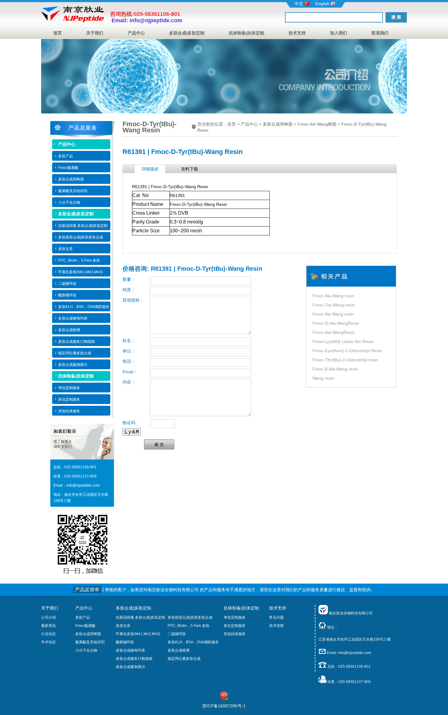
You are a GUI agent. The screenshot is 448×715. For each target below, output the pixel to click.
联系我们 (380, 32)
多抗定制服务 (235, 626)
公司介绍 (48, 617)
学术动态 (48, 642)
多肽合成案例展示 (130, 667)
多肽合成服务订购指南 (134, 658)
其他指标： (133, 300)
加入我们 (338, 32)
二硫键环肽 (177, 634)
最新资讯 (48, 626)
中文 (299, 3)
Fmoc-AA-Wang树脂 (316, 124)
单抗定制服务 (235, 617)
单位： (129, 351)
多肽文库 (123, 626)
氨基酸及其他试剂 (90, 642)
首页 (57, 32)
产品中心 (136, 32)
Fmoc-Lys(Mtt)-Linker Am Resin (342, 341)
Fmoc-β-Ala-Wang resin (335, 368)
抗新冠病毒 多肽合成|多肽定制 (140, 617)
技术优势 (276, 626)
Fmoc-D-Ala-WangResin (335, 323)
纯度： (129, 289)
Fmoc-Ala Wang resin (333, 314)
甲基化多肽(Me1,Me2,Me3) (138, 634)
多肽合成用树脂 (278, 124)
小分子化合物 (86, 650)
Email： (130, 371)
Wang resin (323, 378)
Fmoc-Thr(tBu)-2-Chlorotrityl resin (345, 359)
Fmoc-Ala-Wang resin (333, 295)
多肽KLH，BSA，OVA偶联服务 (193, 642)
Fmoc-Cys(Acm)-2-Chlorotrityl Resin (347, 350)
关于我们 (94, 32)
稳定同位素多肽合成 (184, 658)
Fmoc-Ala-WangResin (333, 332)
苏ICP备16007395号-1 (224, 705)
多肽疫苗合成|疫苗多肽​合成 (190, 617)
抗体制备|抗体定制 (246, 32)
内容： (129, 382)
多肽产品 (82, 617)
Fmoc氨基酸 (85, 626)
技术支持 (297, 32)
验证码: (130, 422)
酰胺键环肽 (125, 642)
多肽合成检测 (179, 650)
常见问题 (276, 617)
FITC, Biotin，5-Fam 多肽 (188, 626)
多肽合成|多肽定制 (186, 32)
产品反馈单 (87, 589)
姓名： (129, 340)
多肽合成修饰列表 (130, 650)
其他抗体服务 (235, 634)
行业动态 (48, 634)
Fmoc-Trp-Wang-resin (333, 304)
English (323, 3)
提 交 (159, 444)
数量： (129, 279)
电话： (129, 361)
